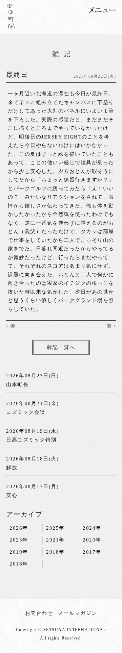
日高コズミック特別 (31, 440)
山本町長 (17, 384)
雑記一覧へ (61, 347)
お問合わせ (39, 613)
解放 (11, 467)
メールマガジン (77, 613)
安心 (11, 495)
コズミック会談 (25, 412)
